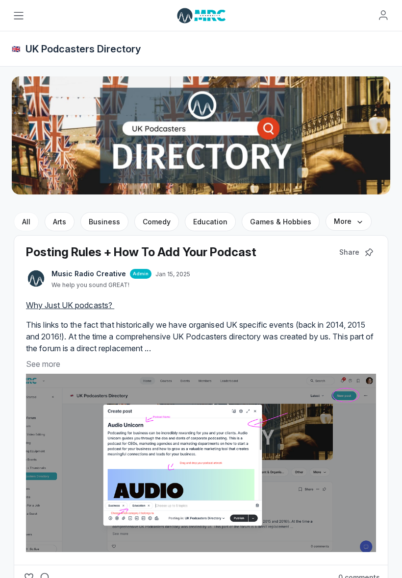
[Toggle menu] (18, 16)
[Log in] (383, 15)
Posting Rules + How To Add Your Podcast (141, 252)
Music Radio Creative (88, 273)
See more (43, 364)
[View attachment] (201, 463)
